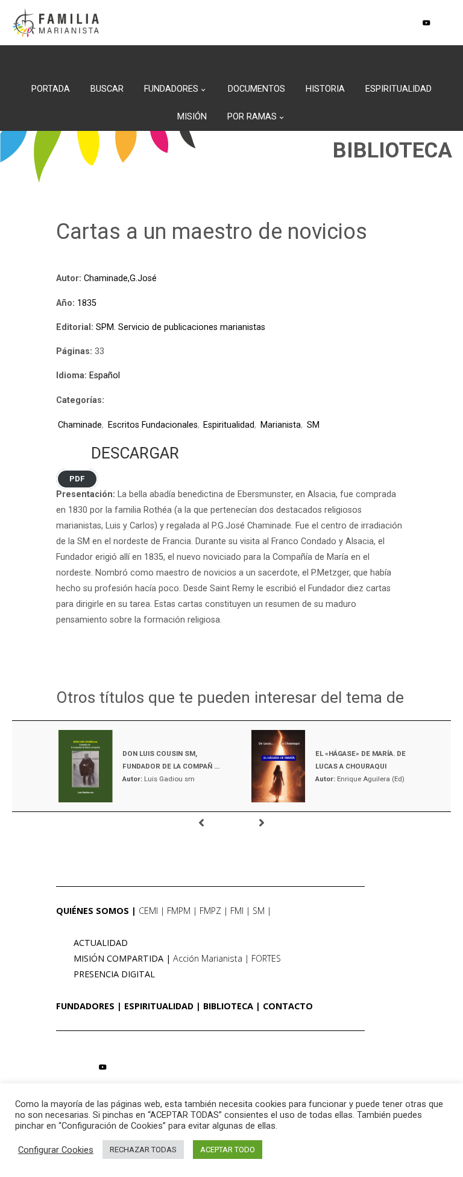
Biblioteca (228, 1006)
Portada (50, 89)
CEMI (148, 910)
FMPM (179, 910)
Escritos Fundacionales (153, 425)
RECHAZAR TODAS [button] (143, 1149)
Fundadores (171, 89)
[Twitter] (408, 23)
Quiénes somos (92, 910)
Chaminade (80, 425)
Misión (192, 117)
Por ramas (252, 117)
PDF (76, 479)
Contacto (288, 1006)
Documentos (256, 89)
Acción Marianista (207, 958)
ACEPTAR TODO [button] (227, 1149)
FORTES (266, 958)
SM (313, 425)
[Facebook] (389, 23)
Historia (325, 89)
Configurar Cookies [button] (55, 1149)
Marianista (280, 425)
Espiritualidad (398, 89)
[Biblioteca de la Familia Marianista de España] (55, 22)
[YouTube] (426, 22)
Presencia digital (114, 974)
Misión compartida (118, 958)
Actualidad (101, 942)
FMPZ (210, 910)
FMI (237, 910)
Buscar (107, 89)
